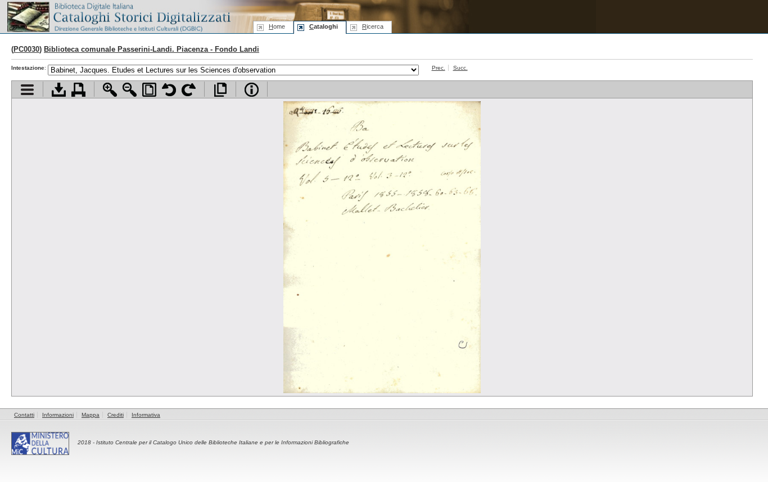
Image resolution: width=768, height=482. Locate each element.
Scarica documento (59, 90)
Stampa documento (78, 90)
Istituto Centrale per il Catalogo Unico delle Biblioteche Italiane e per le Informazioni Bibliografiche (222, 442)
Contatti (24, 415)
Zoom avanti (110, 90)
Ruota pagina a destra (189, 90)
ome (277, 26)
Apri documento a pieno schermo (220, 90)
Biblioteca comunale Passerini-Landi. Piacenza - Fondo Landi (151, 49)
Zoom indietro (130, 90)
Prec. (438, 68)
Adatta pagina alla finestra (149, 90)
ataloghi (323, 26)
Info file (252, 90)
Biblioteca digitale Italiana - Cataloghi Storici (118, 16)
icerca (372, 26)
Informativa (146, 415)
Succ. (460, 68)
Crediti (115, 415)
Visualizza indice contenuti (27, 90)
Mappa (91, 415)
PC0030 (26, 49)
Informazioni (58, 415)
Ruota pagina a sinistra (169, 90)
